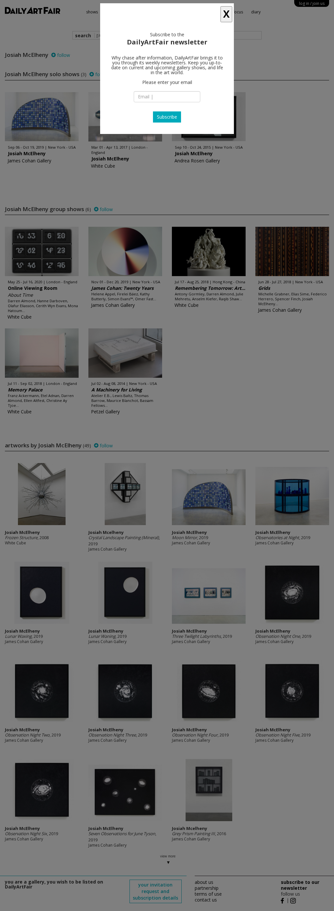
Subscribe (167, 117)
